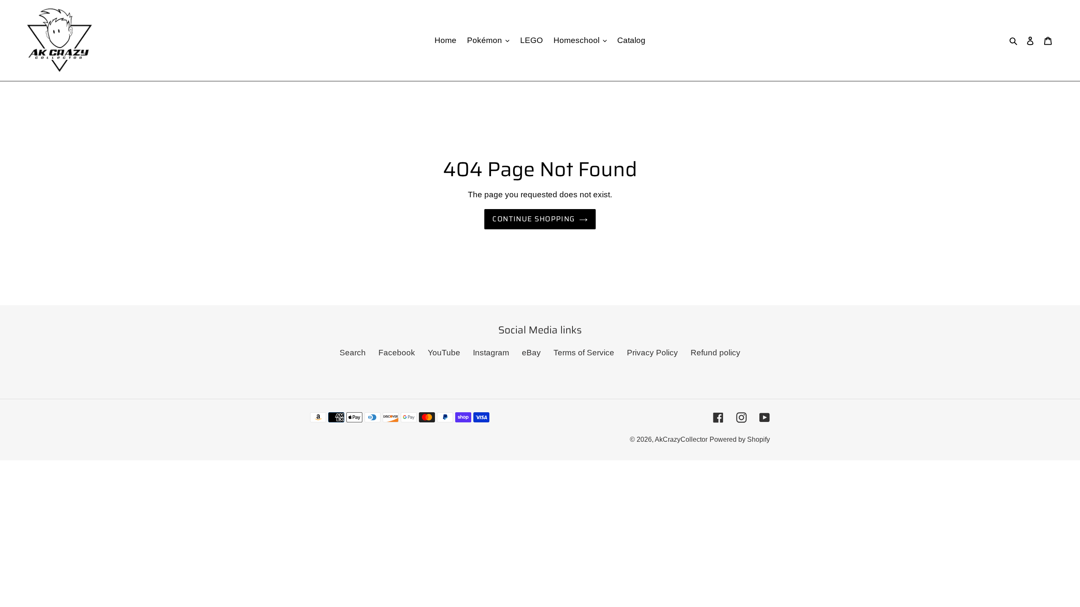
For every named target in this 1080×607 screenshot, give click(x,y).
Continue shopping (533, 218)
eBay (531, 352)
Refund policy (715, 352)
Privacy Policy (652, 352)
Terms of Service (584, 352)
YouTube (444, 352)
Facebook (396, 352)
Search (353, 352)
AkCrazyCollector (681, 439)
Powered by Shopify (740, 439)
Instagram (491, 352)
